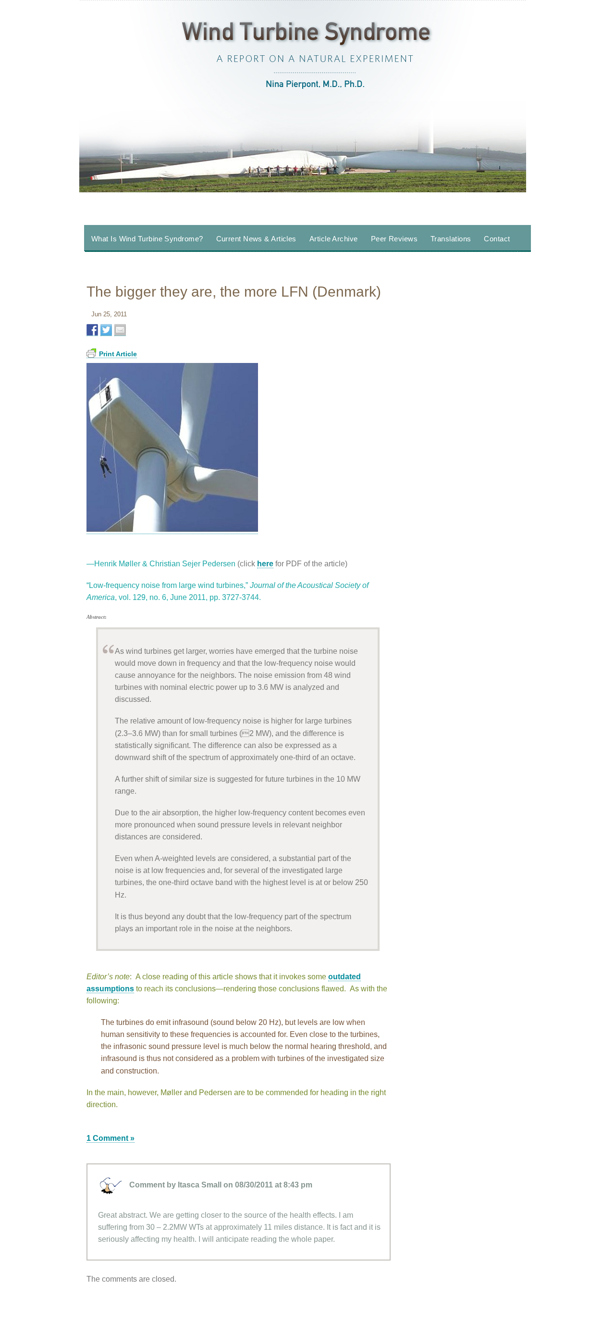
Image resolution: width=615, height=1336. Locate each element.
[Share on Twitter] (106, 330)
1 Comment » (110, 1138)
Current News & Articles (256, 239)
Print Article (118, 354)
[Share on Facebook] (92, 330)
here (265, 564)
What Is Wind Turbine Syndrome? (147, 239)
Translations (450, 239)
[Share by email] (120, 330)
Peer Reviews (394, 239)
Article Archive (333, 239)
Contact (497, 239)
